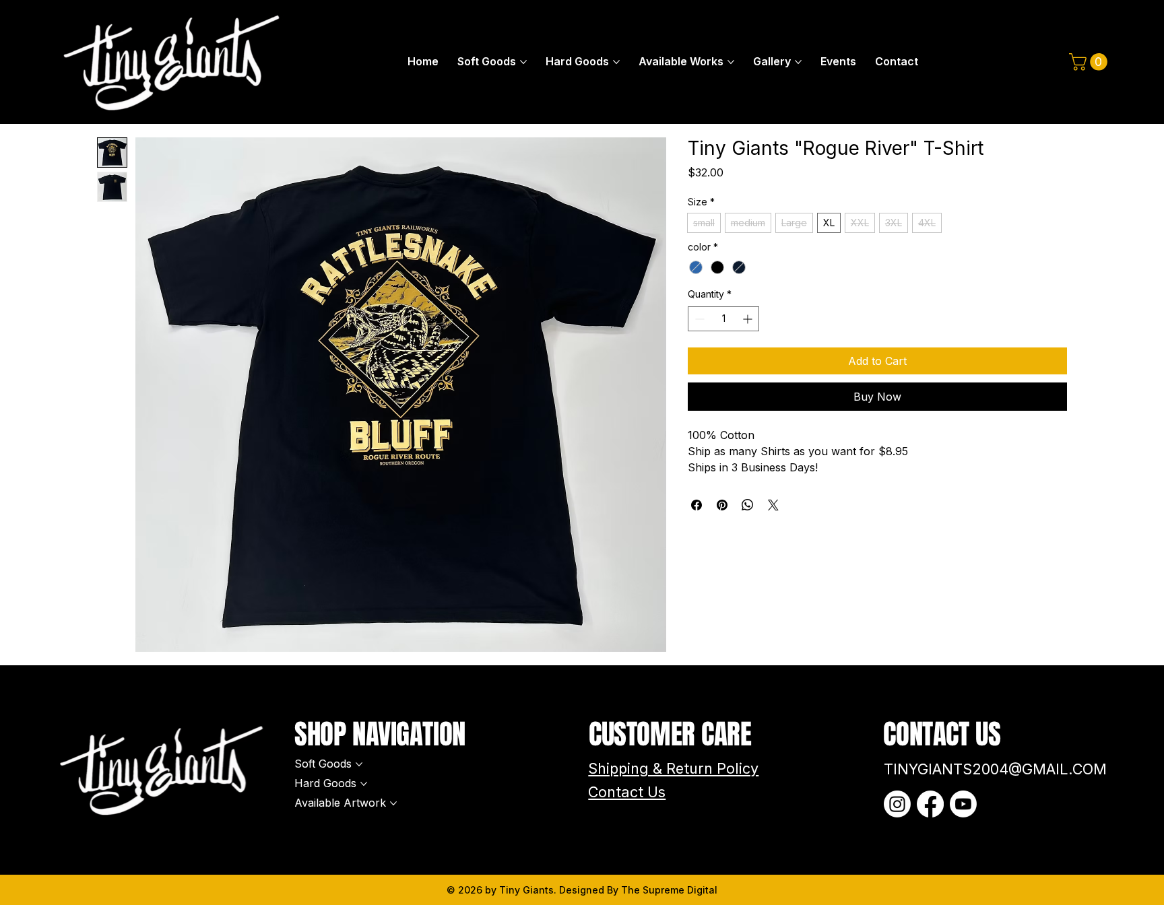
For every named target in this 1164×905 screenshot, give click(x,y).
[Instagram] (897, 804)
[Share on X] (773, 505)
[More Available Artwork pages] (393, 803)
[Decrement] (698, 319)
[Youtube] (963, 804)
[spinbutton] (724, 319)
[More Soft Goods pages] (523, 62)
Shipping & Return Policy (673, 768)
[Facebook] (930, 804)
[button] (1090, 62)
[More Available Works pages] (731, 62)
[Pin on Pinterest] (722, 505)
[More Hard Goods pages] (616, 62)
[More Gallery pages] (798, 62)
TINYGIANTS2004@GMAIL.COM (995, 769)
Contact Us (627, 792)
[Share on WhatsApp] (748, 505)
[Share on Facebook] (696, 505)
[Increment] (748, 319)
